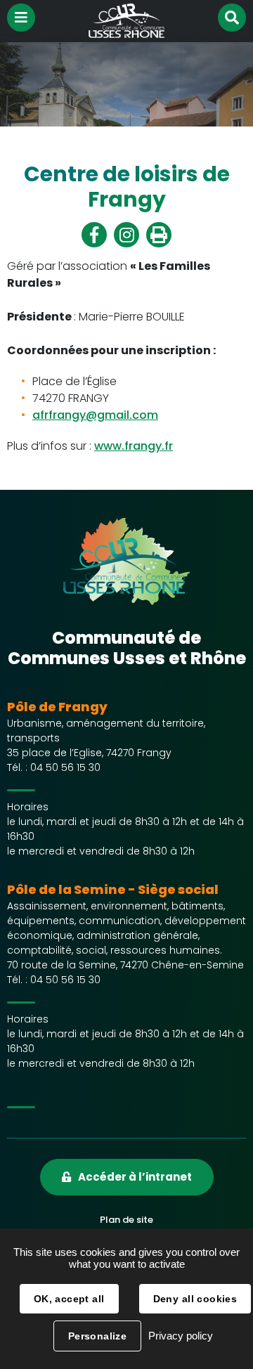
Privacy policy (180, 1336)
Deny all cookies (195, 1298)
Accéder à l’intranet (135, 1176)
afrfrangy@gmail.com (95, 415)
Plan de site (126, 1219)
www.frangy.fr (133, 446)
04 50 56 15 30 (65, 767)
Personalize (97, 1336)
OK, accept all (69, 1298)
